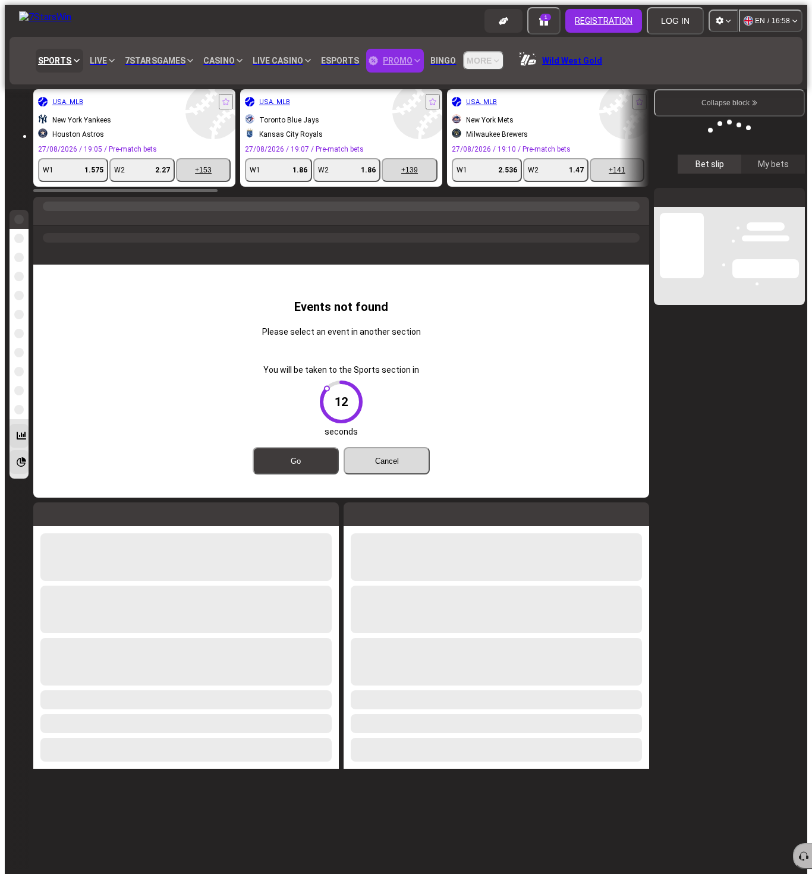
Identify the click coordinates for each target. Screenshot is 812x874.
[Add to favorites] (226, 101)
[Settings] (723, 21)
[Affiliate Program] (503, 21)
